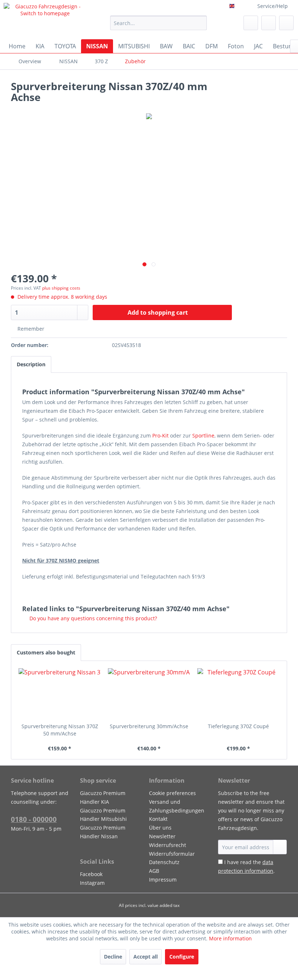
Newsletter (162, 836)
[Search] (200, 23)
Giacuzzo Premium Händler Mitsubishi (103, 815)
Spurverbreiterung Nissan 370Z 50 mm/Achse (59, 730)
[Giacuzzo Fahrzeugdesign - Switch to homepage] (45, 19)
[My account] (268, 23)
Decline (113, 956)
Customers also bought (46, 652)
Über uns (160, 827)
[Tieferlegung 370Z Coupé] (238, 693)
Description (31, 364)
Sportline (203, 435)
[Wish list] (250, 23)
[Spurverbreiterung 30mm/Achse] (149, 693)
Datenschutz (164, 862)
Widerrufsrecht (167, 845)
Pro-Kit (160, 435)
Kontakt (158, 818)
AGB (154, 870)
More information (230, 938)
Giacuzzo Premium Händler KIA (102, 797)
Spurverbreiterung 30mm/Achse (149, 726)
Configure (181, 956)
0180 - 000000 (34, 819)
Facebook (91, 874)
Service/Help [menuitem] (272, 6)
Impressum (163, 879)
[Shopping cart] (286, 23)
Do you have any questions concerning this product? (92, 618)
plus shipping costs (61, 288)
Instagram (92, 882)
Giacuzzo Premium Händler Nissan (102, 832)
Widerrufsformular (172, 853)
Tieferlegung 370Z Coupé (238, 726)
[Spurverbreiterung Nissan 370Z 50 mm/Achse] (60, 693)
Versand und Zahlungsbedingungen (176, 806)
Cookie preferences (172, 793)
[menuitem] (158, 23)
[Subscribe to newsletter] (280, 847)
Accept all (145, 956)
